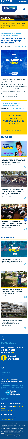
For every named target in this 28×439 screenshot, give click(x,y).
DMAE (3, 33)
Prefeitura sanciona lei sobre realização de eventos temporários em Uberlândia (12, 322)
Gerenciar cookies (5, 435)
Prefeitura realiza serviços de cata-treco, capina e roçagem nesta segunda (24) (12, 291)
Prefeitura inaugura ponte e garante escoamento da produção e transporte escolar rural (14, 223)
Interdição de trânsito (13, 33)
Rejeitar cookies (13, 435)
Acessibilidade (23, 1)
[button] (24, 9)
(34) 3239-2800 (8, 350)
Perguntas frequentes (8, 410)
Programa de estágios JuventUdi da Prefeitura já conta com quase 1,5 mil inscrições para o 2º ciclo (14, 161)
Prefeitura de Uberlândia (9, 35)
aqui (13, 352)
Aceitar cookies (20, 435)
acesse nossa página (7, 419)
